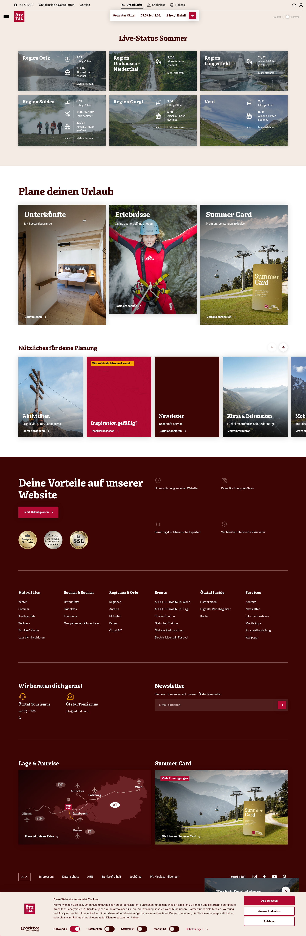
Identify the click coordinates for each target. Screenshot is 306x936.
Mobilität (115, 616)
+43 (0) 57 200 (27, 711)
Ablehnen (269, 921)
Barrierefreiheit (111, 877)
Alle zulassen (269, 900)
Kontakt (251, 602)
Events (161, 592)
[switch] (109, 929)
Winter (22, 602)
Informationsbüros (257, 616)
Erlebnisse (70, 616)
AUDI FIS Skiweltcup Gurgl (172, 609)
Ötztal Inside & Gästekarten (56, 5)
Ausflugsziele (26, 616)
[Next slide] (283, 347)
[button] (24, 877)
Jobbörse (135, 877)
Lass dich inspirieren (31, 637)
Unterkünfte (72, 602)
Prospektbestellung (258, 630)
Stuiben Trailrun (165, 616)
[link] (177, 5)
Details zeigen (194, 929)
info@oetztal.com (77, 711)
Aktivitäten (29, 592)
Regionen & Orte (123, 592)
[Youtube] (274, 877)
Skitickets (70, 609)
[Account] (301, 5)
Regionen (115, 602)
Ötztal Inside (212, 592)
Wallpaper (252, 637)
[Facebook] (264, 877)
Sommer (23, 609)
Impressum (46, 877)
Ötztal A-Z (115, 630)
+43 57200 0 (25, 5)
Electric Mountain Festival (171, 637)
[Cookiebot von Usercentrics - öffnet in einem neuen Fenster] (30, 929)
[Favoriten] (294, 5)
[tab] (132, 5)
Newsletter (253, 609)
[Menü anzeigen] (6, 16)
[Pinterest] (284, 877)
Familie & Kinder (28, 630)
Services (253, 592)
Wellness (24, 623)
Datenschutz (70, 877)
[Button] (282, 705)
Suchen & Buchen (79, 592)
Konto (204, 616)
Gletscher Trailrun (166, 623)
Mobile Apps (253, 623)
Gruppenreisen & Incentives (82, 623)
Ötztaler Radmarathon (169, 630)
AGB (90, 877)
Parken (113, 623)
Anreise (85, 5)
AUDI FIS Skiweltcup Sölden (172, 602)
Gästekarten (208, 602)
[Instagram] (254, 877)
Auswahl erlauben (269, 911)
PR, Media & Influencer (164, 877)
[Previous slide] (272, 347)
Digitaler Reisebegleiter (215, 609)
